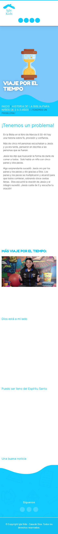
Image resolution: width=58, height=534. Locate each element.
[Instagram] (26, 20)
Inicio (6, 106)
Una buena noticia (14, 458)
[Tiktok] (37, 20)
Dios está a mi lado (14, 318)
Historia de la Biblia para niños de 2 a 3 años (25, 107)
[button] (52, 9)
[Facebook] (20, 20)
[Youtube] (31, 20)
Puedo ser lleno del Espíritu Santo (24, 388)
